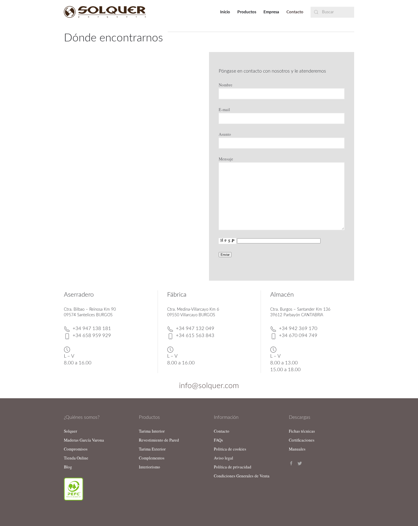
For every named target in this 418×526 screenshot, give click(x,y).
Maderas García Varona (84, 440)
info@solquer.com (209, 386)
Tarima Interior (152, 431)
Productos (246, 12)
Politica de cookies (230, 449)
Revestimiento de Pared (159, 440)
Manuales (297, 449)
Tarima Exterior (152, 449)
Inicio (225, 12)
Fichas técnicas (302, 431)
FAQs (218, 440)
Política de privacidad (232, 467)
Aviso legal (223, 458)
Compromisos (76, 449)
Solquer (70, 431)
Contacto (294, 12)
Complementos (151, 458)
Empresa (271, 12)
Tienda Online (76, 458)
